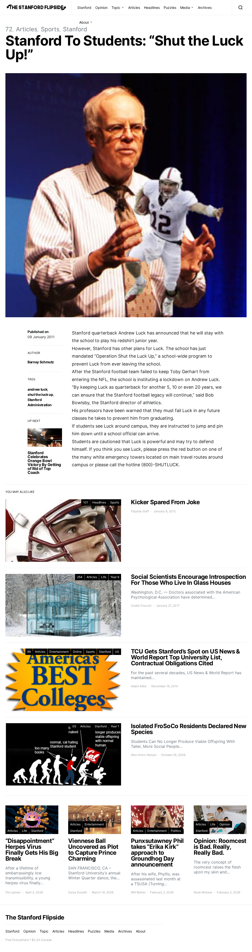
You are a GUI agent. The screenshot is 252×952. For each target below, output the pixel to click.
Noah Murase (203, 892)
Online (77, 651)
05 (74, 726)
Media (185, 7)
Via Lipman (13, 892)
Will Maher (138, 892)
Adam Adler (139, 686)
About (84, 22)
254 (79, 577)
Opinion (101, 7)
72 (9, 29)
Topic (115, 7)
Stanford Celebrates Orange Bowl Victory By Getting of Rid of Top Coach (44, 462)
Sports (50, 29)
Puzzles (170, 7)
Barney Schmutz (41, 362)
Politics (176, 831)
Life (103, 577)
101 (85, 502)
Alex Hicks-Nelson (144, 755)
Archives (205, 7)
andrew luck (37, 389)
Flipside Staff (140, 511)
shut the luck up (40, 394)
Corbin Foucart (141, 605)
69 (29, 651)
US (117, 651)
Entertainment (59, 651)
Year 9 (114, 577)
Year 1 (115, 726)
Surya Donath (77, 892)
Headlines (152, 7)
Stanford (84, 7)
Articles (134, 7)
